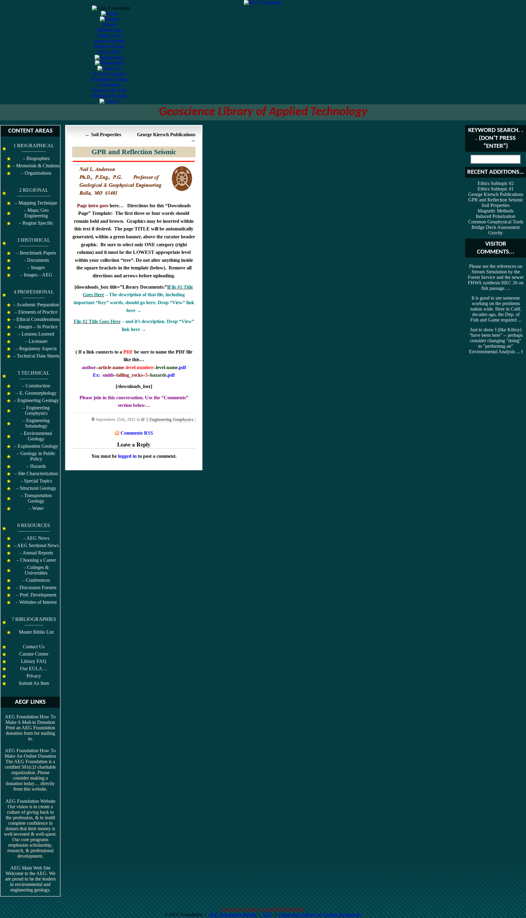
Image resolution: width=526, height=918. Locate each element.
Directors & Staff (109, 90)
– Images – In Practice (36, 326)
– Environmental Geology (36, 436)
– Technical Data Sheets (36, 355)
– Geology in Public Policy (36, 456)
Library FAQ (33, 661)
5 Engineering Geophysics (169, 419)
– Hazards (36, 466)
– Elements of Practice (36, 312)
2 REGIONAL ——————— (34, 192)
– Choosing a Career (36, 560)
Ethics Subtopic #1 (496, 188)
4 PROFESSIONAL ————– (34, 294)
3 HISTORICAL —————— (33, 242)
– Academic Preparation (36, 304)
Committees (109, 84)
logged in (127, 456)
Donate (109, 24)
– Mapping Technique (36, 202)
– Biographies (36, 158)
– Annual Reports (36, 552)
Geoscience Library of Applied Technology (263, 112)
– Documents (36, 260)
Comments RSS (137, 433)
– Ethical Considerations (36, 319)
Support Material (109, 41)
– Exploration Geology (36, 446)
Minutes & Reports (109, 95)
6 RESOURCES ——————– (33, 528)
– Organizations (36, 173)
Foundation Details (109, 79)
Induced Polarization (495, 216)
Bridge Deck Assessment (496, 227)
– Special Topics (36, 480)
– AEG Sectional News (36, 545)
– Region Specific (36, 223)
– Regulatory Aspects (36, 348)
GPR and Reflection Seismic (134, 152)
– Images (36, 267)
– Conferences (36, 580)
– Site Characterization (36, 473)
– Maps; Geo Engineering (36, 213)
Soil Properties (106, 134)
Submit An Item (34, 683)
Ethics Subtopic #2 (496, 183)
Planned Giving (109, 46)
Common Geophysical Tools (495, 221)
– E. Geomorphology (36, 393)
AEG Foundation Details (232, 914)
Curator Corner (33, 653)
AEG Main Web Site (30, 867)
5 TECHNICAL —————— (34, 375)
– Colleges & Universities (36, 570)
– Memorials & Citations (36, 165)
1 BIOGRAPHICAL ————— (33, 148)
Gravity (495, 232)
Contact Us (33, 646)
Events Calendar (109, 73)
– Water (36, 508)
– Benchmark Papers (36, 252)
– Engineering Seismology (36, 423)
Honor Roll (109, 52)
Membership (109, 30)
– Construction (36, 385)
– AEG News (36, 538)
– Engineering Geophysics (36, 410)
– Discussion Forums (36, 587)
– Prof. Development (36, 594)
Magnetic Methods (496, 210)
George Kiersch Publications (166, 134)
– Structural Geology (36, 488)
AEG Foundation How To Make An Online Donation (30, 753)
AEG (267, 914)
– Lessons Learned (36, 333)
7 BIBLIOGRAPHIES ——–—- (34, 622)
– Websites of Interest (36, 602)
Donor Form (109, 35)
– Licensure (36, 341)
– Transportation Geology (36, 498)
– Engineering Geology (36, 400)
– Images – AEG (36, 274)
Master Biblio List (36, 632)
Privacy (33, 675)
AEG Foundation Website (30, 801)
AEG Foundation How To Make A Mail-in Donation (30, 719)
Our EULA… (33, 668)
